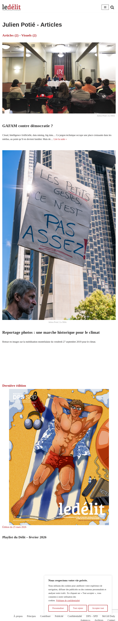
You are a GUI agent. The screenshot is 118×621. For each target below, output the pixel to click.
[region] (78, 595)
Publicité (59, 616)
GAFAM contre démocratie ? (27, 126)
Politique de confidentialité (68, 600)
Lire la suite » (60, 139)
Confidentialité (75, 616)
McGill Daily (108, 616)
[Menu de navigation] (105, 7)
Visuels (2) (28, 35)
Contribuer (45, 616)
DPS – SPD (92, 616)
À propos (18, 616)
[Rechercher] (112, 7)
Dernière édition (14, 385)
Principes (31, 616)
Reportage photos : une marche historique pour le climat (51, 332)
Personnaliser (58, 608)
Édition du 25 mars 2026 (14, 527)
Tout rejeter (78, 608)
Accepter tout (98, 608)
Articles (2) (10, 35)
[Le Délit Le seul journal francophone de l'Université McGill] (11, 7)
